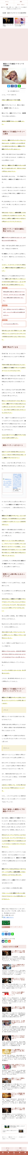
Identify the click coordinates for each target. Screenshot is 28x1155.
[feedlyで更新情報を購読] (6, 941)
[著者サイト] (3, 941)
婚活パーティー (6, 926)
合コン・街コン (20, 1150)
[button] (25, 700)
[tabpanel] (8, 22)
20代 (13, 926)
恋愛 (8, 1150)
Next (27, 22)
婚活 (20, 1148)
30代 (17, 926)
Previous (1, 22)
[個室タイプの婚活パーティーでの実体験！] (15, 86)
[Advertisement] (14, 45)
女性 (21, 926)
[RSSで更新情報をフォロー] (9, 941)
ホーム (7, 1148)
